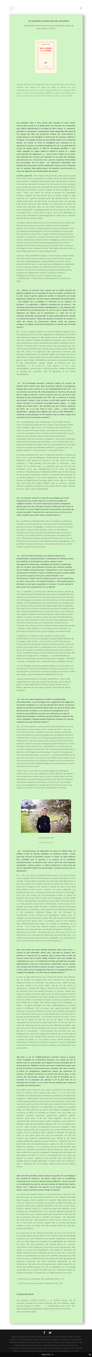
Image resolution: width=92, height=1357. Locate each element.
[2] (57, 313)
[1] (44, 154)
